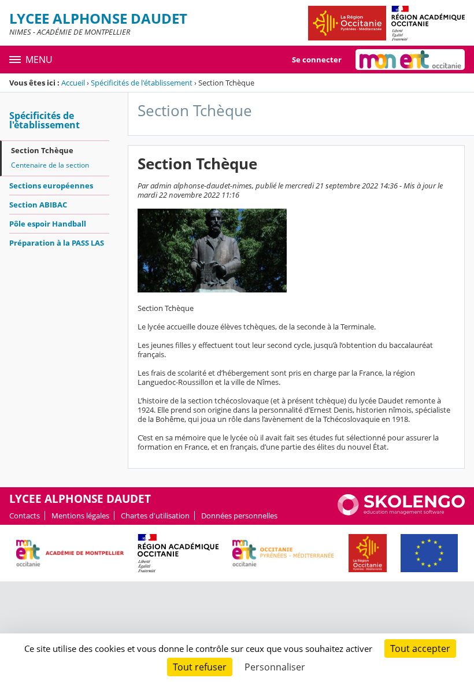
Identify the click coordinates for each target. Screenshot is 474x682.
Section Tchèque (42, 150)
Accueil (73, 82)
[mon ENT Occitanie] (410, 59)
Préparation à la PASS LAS (56, 243)
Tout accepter (420, 648)
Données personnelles (239, 515)
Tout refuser (200, 667)
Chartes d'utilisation (155, 515)
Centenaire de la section (50, 165)
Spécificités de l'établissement (141, 82)
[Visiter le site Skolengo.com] (401, 512)
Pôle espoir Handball (47, 223)
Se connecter (317, 59)
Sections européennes (51, 185)
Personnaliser (275, 667)
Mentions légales (80, 515)
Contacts (24, 515)
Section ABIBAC (38, 204)
